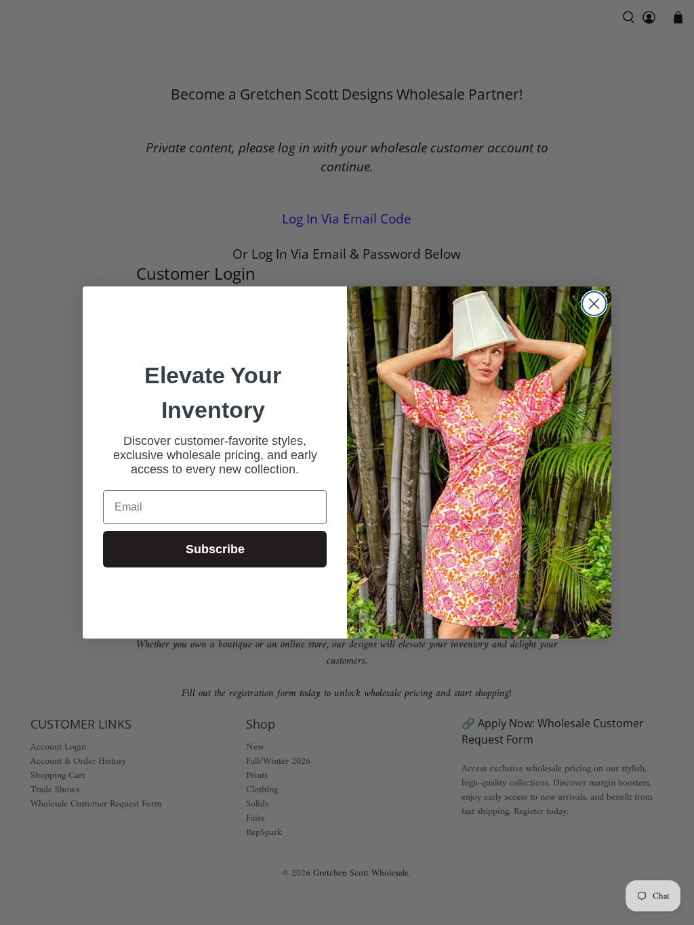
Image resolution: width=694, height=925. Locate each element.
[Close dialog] (594, 304)
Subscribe (215, 549)
